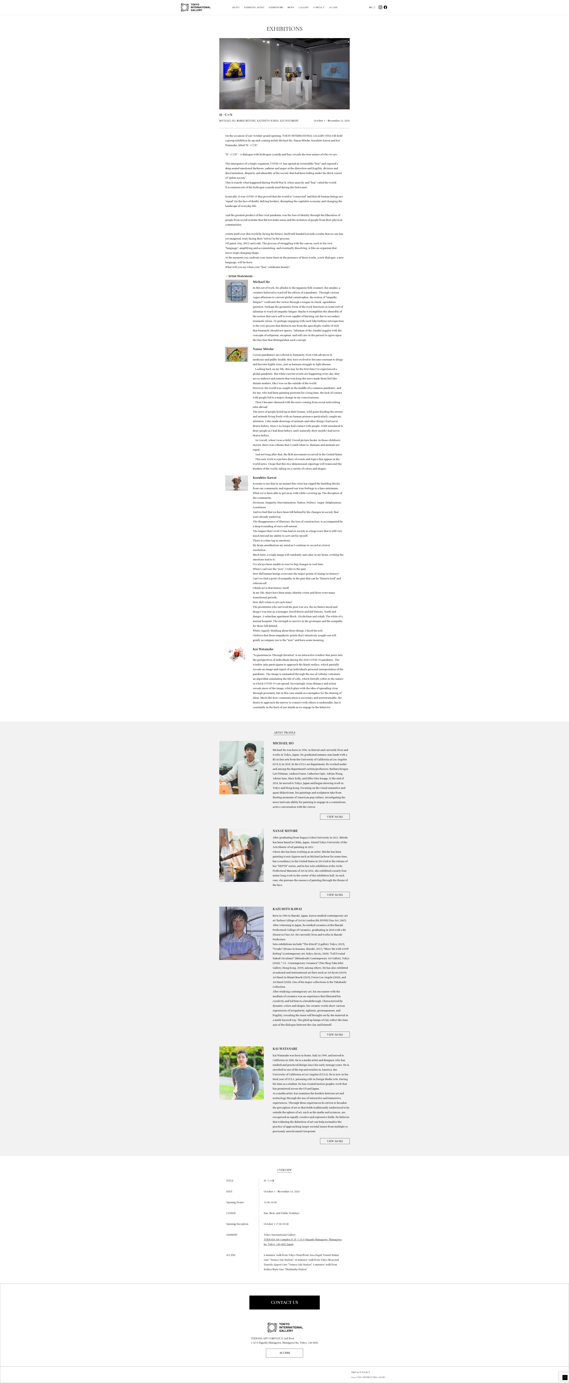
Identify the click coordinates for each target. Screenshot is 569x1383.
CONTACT (318, 7)
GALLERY (304, 7)
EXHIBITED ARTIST (254, 7)
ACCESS (333, 7)
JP (374, 7)
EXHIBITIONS (276, 7)
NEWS (291, 7)
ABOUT (236, 7)
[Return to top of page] (565, 1377)
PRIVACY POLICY (360, 1372)
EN (370, 7)
